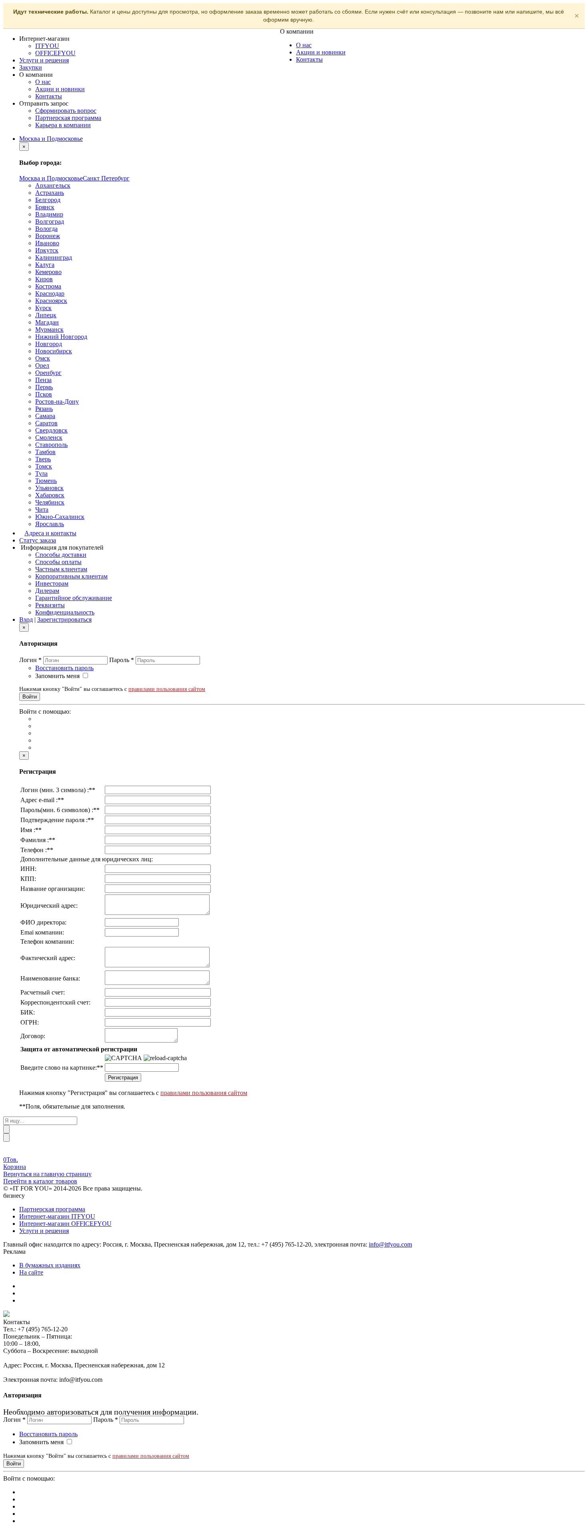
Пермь (44, 387)
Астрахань (49, 192)
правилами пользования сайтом (166, 689)
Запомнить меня (57, 675)
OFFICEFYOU (55, 53)
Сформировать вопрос (65, 110)
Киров (44, 279)
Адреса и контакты (50, 533)
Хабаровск (49, 495)
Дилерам (47, 590)
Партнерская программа (68, 117)
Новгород (48, 343)
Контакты (48, 96)
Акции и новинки (60, 89)
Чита (41, 509)
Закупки (30, 67)
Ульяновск (49, 487)
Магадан (47, 322)
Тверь (43, 459)
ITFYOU (47, 45)
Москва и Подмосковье (51, 138)
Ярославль (49, 523)
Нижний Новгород (61, 336)
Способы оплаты (58, 561)
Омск (42, 358)
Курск (43, 307)
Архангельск (52, 185)
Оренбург (48, 372)
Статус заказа (37, 540)
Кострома (48, 286)
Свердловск (51, 430)
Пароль (121, 659)
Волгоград (49, 221)
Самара (45, 415)
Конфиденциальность (64, 612)
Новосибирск (53, 351)
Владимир (49, 214)
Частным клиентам (61, 569)
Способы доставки (60, 554)
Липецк (45, 315)
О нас (43, 81)
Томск (43, 466)
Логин (30, 659)
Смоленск (48, 437)
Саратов (46, 423)
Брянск (44, 207)
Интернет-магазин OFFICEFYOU (65, 1223)
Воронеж (47, 235)
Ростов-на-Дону (57, 401)
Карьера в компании (63, 125)
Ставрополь (51, 444)
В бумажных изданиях (49, 1265)
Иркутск (46, 250)
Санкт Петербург (106, 178)
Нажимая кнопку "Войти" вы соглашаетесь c (112, 689)
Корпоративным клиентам (71, 576)
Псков (43, 394)
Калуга (44, 264)
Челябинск (49, 502)
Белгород (47, 199)
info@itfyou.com (390, 1244)
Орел (42, 365)
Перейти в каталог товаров (40, 1181)
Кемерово (48, 271)
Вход (26, 619)
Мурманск (49, 329)
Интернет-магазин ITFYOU (57, 1216)
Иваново (47, 243)
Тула (41, 473)
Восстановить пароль (64, 667)
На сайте (31, 1272)
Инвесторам (51, 583)
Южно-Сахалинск (59, 516)
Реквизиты (50, 605)
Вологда (46, 228)
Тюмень (46, 480)
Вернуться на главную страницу (47, 1174)
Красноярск (51, 300)
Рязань (44, 408)
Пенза (43, 379)
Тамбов (45, 451)
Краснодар (49, 293)
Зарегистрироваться (64, 619)
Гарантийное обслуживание (73, 597)
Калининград (53, 257)
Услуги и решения (44, 60)
